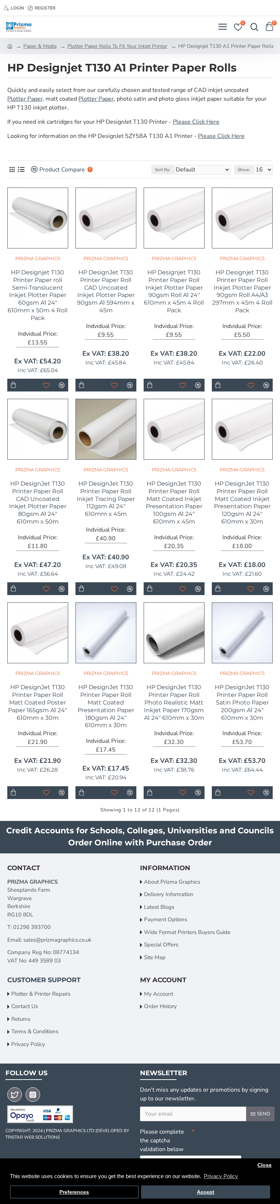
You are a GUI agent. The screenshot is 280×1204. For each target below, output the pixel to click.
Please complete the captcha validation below (162, 1140)
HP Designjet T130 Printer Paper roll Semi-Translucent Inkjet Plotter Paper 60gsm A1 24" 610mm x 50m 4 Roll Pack (37, 295)
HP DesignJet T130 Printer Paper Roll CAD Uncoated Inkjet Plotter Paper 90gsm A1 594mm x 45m (106, 291)
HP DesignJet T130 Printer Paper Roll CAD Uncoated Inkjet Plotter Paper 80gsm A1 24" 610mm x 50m (37, 502)
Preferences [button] (74, 1192)
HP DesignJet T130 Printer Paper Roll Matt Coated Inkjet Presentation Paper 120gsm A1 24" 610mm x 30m (242, 502)
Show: (244, 170)
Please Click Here (196, 122)
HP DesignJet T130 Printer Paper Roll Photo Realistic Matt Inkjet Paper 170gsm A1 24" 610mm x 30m (174, 702)
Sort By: (162, 170)
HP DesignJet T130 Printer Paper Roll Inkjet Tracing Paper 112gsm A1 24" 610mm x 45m (106, 498)
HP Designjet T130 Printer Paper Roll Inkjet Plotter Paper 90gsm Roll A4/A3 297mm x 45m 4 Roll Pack (242, 291)
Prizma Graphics (37, 258)
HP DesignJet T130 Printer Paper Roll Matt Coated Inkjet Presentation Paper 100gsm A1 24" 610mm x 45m (174, 502)
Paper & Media (40, 46)
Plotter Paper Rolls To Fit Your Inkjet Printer (117, 46)
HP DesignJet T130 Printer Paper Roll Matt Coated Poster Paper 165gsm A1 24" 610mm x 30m (37, 702)
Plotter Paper (25, 99)
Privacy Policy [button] (221, 1176)
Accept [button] (205, 1192)
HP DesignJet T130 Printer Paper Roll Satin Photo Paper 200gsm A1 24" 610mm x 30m (242, 702)
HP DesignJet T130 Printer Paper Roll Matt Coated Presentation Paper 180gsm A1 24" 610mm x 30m (106, 706)
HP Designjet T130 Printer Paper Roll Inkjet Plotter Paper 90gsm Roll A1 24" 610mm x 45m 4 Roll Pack (174, 291)
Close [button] (264, 1165)
